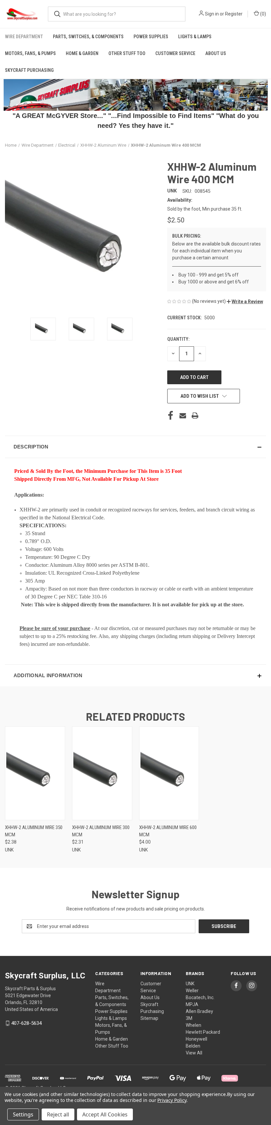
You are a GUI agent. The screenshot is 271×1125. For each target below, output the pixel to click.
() (262, 13)
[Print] (195, 415)
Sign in (212, 13)
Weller (192, 990)
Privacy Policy (171, 1100)
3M (189, 1018)
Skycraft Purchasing (29, 70)
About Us (215, 53)
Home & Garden (82, 53)
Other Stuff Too (126, 53)
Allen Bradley (199, 1011)
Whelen (193, 1025)
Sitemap (149, 1018)
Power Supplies (151, 36)
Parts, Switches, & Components (88, 36)
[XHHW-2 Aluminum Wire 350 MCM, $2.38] (35, 773)
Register (234, 13)
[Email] (182, 415)
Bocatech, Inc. (200, 997)
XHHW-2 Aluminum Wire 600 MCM (168, 831)
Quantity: (178, 339)
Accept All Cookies (105, 1114)
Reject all (58, 1114)
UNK (190, 983)
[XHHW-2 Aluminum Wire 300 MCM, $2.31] (102, 773)
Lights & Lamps (195, 36)
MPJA (192, 1004)
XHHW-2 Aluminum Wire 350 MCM (33, 831)
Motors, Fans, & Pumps (30, 53)
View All (194, 1052)
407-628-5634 (26, 1023)
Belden (193, 1046)
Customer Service (175, 53)
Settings (23, 1114)
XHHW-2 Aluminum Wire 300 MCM (101, 831)
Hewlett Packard (203, 1032)
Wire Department (24, 36)
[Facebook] (170, 415)
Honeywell (196, 1039)
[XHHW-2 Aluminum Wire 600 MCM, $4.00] (169, 773)
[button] (245, 301)
